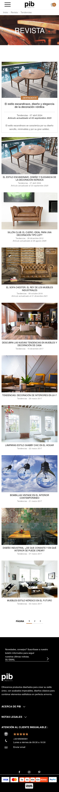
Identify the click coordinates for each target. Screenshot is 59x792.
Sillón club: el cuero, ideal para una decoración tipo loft (29, 233)
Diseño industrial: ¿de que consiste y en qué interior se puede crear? (29, 549)
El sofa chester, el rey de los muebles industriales (29, 289)
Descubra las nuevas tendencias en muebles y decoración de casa (29, 344)
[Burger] (8, 5)
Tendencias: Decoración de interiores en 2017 (29, 395)
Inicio (5, 12)
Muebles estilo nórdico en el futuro (29, 600)
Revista (14, 12)
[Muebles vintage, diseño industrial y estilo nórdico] (29, 4)
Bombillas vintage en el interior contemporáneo (29, 496)
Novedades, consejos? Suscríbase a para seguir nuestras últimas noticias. (26, 653)
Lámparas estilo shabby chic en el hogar (29, 445)
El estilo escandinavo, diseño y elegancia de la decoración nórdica (29, 178)
